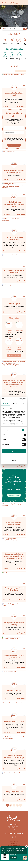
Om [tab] (23, 403)
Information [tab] (14, 403)
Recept (10, 833)
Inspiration (19, 833)
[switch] (24, 435)
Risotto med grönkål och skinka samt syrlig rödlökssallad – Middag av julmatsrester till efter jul (14, 556)
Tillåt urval (14, 456)
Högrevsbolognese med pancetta (14, 721)
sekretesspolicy (11, 138)
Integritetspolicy (14, 841)
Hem (6, 833)
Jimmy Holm (19, 331)
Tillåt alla (14, 451)
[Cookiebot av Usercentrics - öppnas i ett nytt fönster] (19, 399)
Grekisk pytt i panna (14, 304)
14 (20, 805)
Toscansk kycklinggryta (14, 690)
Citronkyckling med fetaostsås (14, 792)
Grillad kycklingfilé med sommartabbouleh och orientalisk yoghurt (14, 204)
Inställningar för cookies (14, 845)
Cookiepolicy (14, 843)
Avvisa (14, 460)
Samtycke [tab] (5, 403)
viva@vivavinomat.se (14, 830)
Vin (14, 833)
